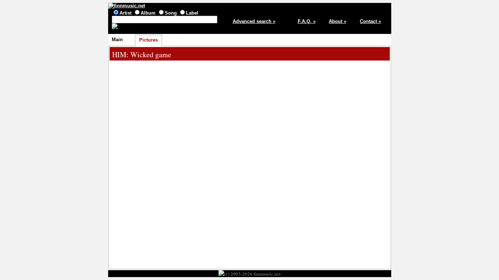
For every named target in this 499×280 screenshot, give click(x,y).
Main (117, 39)
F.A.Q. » (307, 21)
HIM (119, 54)
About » (337, 21)
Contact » (370, 21)
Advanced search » (254, 21)
